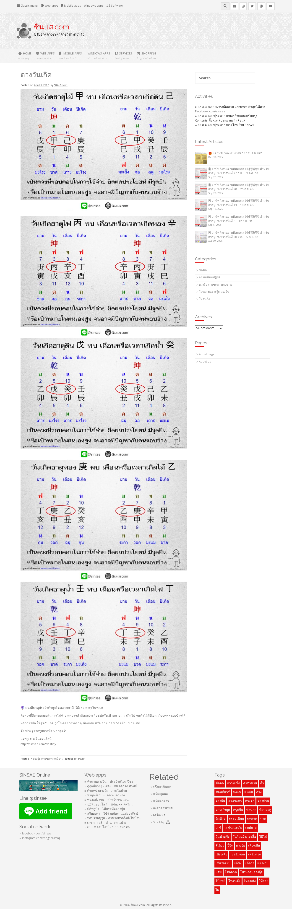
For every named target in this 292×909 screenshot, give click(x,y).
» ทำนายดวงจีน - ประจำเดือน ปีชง (108, 782)
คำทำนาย (250, 783)
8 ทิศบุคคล (160, 794)
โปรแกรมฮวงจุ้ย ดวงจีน (214, 292)
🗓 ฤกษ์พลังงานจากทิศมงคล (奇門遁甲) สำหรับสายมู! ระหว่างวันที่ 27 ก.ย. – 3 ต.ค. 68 (238, 171)
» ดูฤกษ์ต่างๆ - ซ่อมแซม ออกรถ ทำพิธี (110, 786)
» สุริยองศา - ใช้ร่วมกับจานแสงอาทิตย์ (111, 813)
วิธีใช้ (263, 836)
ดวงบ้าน (263, 801)
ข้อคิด (203, 270)
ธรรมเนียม (236, 819)
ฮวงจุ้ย (240, 845)
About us (205, 362)
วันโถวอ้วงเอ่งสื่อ (244, 836)
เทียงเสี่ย (221, 854)
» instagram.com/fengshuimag (39, 838)
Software (116, 6)
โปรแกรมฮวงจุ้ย (251, 872)
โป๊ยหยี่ (220, 881)
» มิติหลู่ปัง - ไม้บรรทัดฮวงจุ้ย (104, 809)
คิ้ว (262, 783)
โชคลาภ (231, 872)
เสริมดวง (254, 854)
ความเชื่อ (233, 783)
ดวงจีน (220, 801)
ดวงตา (249, 801)
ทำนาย (251, 810)
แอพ (219, 872)
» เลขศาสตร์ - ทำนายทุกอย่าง (105, 823)
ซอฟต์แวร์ (223, 792)
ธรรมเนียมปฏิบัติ (209, 277)
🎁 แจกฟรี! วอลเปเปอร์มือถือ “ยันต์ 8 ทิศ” (235, 153)
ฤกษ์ (218, 828)
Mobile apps (72, 6)
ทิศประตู (265, 810)
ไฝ (217, 890)
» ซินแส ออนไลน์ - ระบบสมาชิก (107, 827)
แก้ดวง (249, 863)
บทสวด (252, 819)
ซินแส (248, 792)
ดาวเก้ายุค (223, 810)
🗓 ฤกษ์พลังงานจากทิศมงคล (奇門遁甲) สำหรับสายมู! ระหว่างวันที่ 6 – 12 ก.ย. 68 (238, 219)
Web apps (51, 6)
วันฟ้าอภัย (222, 836)
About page (206, 354)
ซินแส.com (51, 27)
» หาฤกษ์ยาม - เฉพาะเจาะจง (104, 795)
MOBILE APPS (70, 56)
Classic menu (29, 6)
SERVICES (123, 56)
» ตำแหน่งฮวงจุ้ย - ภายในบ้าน (105, 791)
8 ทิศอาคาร (161, 801)
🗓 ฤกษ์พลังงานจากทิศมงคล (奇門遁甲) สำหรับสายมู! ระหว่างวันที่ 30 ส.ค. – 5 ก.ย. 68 (238, 235)
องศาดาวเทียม (163, 808)
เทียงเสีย (254, 845)
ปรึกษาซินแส (162, 787)
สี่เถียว (220, 845)
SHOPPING (147, 56)
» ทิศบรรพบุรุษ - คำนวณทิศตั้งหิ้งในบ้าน (112, 818)
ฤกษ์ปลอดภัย (233, 828)
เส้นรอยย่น (223, 863)
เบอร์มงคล (237, 854)
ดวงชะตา (80, 759)
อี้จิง (230, 845)
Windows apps (93, 6)
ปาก (263, 819)
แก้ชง (238, 863)
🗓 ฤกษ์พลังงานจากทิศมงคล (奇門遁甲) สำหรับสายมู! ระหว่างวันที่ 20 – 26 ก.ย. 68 (238, 187)
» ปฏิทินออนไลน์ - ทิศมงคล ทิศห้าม (108, 804)
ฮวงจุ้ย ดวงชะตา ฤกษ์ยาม (48, 759)
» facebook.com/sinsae (35, 833)
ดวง (259, 792)
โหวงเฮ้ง (250, 881)
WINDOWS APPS (98, 56)
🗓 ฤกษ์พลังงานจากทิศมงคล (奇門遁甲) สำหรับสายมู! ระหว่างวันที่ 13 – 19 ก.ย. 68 (238, 203)
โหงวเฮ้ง (204, 299)
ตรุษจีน (238, 810)
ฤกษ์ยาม (251, 828)
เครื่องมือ (159, 815)
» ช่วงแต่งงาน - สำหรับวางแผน (106, 800)
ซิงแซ (237, 792)
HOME (24, 56)
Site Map (159, 822)
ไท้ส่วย (263, 881)
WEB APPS (45, 56)
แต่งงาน (263, 863)
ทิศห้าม (221, 819)
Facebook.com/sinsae (210, 111)
